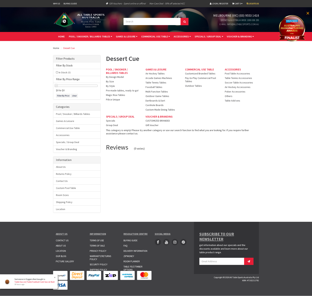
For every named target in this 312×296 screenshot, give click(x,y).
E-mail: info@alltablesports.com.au (239, 24)
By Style (110, 86)
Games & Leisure (126, 36)
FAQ (125, 245)
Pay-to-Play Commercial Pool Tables (200, 79)
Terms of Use (97, 240)
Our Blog (61, 256)
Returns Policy (64, 174)
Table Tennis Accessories (238, 78)
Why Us (56, 3)
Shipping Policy (64, 202)
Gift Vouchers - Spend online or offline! (127, 3)
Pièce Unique (113, 99)
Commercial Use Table (154, 36)
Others (228, 96)
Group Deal (112, 125)
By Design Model (115, 77)
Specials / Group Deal (208, 36)
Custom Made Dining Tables (160, 109)
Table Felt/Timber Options (133, 268)
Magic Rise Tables (115, 95)
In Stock (65, 72)
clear (74, 95)
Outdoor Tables (193, 85)
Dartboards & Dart (155, 100)
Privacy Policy (98, 250)
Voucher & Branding (239, 36)
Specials (110, 120)
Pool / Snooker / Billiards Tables (90, 36)
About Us (61, 166)
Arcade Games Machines (159, 78)
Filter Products (65, 58)
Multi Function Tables (157, 91)
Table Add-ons (232, 100)
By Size (110, 81)
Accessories (181, 36)
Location (60, 209)
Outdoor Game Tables (157, 96)
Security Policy (98, 264)
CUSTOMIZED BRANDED (158, 120)
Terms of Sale (97, 245)
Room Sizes (62, 195)
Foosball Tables (154, 87)
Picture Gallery (65, 261)
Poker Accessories (235, 91)
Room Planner (132, 261)
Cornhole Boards (155, 105)
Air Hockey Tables (155, 73)
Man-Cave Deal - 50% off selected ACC (167, 3)
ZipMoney (129, 256)
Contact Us (62, 181)
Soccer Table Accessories (239, 82)
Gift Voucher (152, 125)
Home (61, 36)
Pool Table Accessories (237, 73)
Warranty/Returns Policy (100, 258)
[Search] (184, 21)
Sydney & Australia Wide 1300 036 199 (240, 20)
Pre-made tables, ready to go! (122, 90)
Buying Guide (70, 3)
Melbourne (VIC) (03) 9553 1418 (236, 15)
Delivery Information (135, 250)
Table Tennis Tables (156, 82)
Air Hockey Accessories (237, 87)
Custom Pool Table (66, 188)
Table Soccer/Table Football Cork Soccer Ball (34, 281)
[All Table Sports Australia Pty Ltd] (81, 19)
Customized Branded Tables (200, 73)
